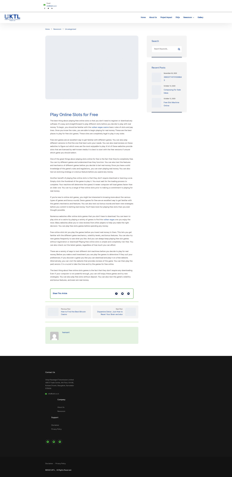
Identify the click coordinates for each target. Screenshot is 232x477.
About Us (153, 17)
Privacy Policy (56, 429)
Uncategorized (70, 29)
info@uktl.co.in (52, 6)
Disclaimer (55, 425)
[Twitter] (122, 293)
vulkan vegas (109, 220)
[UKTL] (12, 17)
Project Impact (166, 17)
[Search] (179, 49)
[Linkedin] (128, 293)
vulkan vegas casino (100, 127)
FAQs (178, 17)
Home (143, 17)
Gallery (200, 17)
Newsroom (187, 17)
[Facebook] (116, 293)
